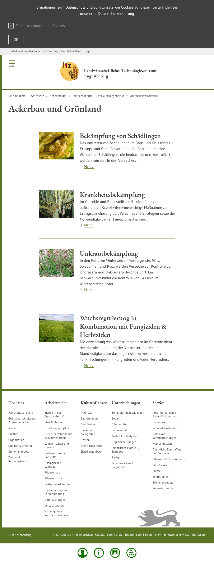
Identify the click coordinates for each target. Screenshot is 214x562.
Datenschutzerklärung (116, 13)
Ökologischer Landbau (53, 464)
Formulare (159, 422)
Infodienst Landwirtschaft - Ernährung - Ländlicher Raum (46, 51)
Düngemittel (119, 424)
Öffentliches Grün (92, 446)
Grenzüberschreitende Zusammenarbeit (22, 420)
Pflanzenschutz (54, 478)
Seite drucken (84, 534)
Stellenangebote (18, 451)
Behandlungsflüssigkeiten (128, 412)
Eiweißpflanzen (54, 422)
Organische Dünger (124, 442)
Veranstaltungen (163, 488)
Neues (12, 428)
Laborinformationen (165, 428)
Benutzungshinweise (176, 534)
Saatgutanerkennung (58, 484)
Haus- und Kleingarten (88, 432)
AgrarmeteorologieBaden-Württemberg (165, 414)
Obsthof (13, 434)
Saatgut (117, 457)
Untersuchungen (55, 500)
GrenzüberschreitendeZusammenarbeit (58, 436)
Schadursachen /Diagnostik (122, 465)
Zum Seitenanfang (20, 535)
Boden (116, 418)
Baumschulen (89, 418)
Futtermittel (119, 430)
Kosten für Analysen (124, 436)
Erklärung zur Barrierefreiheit (143, 534)
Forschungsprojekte (20, 412)
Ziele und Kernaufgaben (17, 459)
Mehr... (89, 166)
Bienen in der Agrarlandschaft (55, 414)
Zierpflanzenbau (91, 451)
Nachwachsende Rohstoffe (55, 455)
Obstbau (86, 440)
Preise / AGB (160, 465)
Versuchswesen (54, 505)
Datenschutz (114, 534)
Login (87, 51)
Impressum (198, 534)
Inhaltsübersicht (63, 534)
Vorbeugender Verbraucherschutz (56, 513)
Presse (157, 471)
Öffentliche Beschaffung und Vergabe (167, 451)
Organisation (16, 440)
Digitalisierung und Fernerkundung (57, 492)
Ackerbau (86, 412)
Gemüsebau (88, 424)
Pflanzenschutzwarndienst (169, 459)
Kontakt (100, 534)
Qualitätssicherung (20, 446)
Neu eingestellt (162, 443)
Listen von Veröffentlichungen (165, 436)
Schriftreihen (161, 477)
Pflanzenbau (52, 472)
